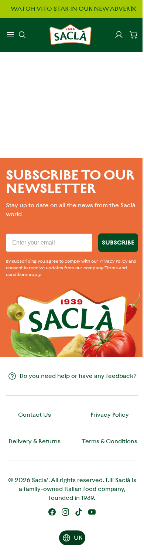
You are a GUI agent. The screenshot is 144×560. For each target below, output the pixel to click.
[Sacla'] (70, 34)
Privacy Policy (109, 414)
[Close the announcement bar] (133, 8)
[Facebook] (52, 512)
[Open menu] (10, 34)
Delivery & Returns (34, 441)
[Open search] (22, 34)
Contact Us (34, 414)
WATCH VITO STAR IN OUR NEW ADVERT (72, 8)
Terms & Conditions (109, 441)
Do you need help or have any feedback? (78, 375)
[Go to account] (118, 34)
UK (78, 537)
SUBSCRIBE (118, 242)
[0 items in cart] (133, 34)
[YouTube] (92, 512)
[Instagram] (65, 512)
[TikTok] (78, 512)
